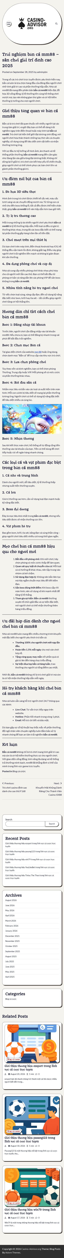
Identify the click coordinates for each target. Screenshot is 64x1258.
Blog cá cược (19, 771)
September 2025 (12, 951)
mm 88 (37, 351)
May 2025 (9, 972)
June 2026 (10, 905)
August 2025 (11, 956)
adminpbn (42, 71)
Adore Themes (12, 1252)
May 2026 (9, 910)
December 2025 (12, 936)
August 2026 (11, 900)
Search (8, 819)
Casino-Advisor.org (31, 1248)
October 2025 (11, 946)
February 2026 (11, 926)
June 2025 (10, 966)
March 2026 (10, 921)
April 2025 (10, 977)
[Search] (56, 23)
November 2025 (12, 941)
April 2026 (10, 915)
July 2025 (9, 961)
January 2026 (11, 931)
